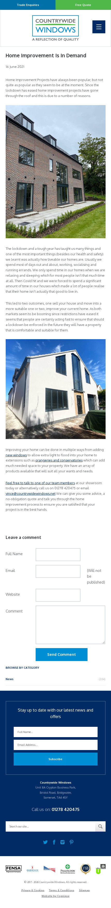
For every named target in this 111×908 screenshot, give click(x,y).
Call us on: (56, 809)
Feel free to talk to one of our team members (40, 483)
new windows (16, 455)
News (9, 679)
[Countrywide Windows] (55, 28)
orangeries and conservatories (59, 460)
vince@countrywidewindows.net (31, 493)
